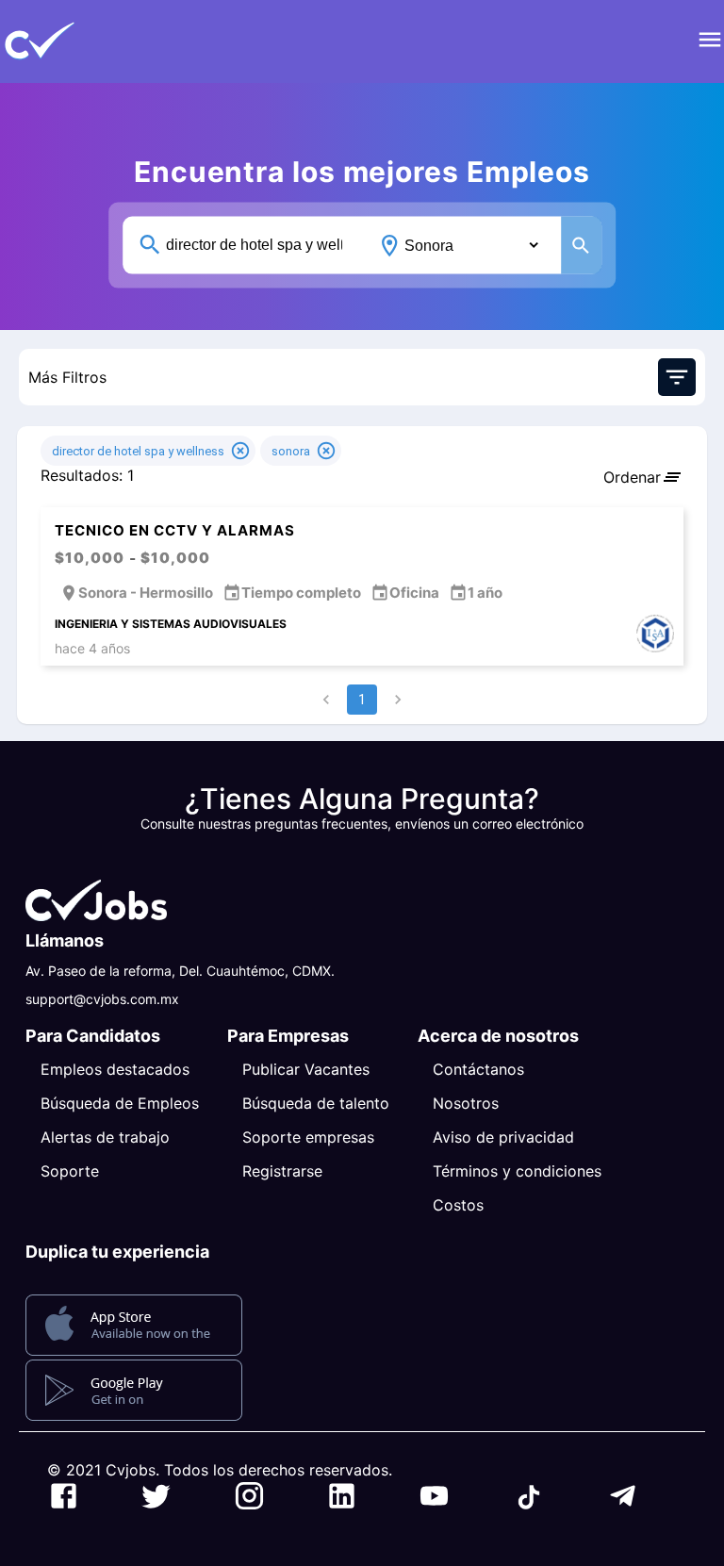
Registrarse (282, 1171)
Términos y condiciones (517, 1171)
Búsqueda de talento (315, 1103)
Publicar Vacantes (306, 1069)
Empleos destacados (115, 1069)
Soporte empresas (308, 1137)
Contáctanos (478, 1069)
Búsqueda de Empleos (120, 1103)
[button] (70, 41)
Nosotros (466, 1103)
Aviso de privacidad (503, 1137)
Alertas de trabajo (105, 1137)
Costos (458, 1204)
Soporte (70, 1171)
